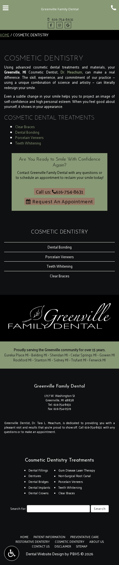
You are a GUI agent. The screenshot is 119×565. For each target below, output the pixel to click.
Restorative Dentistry (32, 541)
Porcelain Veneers (29, 137)
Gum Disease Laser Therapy (76, 470)
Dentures (35, 475)
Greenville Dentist (17, 422)
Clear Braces (25, 126)
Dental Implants (39, 487)
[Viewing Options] (11, 553)
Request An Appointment (62, 201)
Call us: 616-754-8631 (59, 192)
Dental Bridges (38, 481)
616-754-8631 (62, 404)
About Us (96, 541)
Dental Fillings (38, 470)
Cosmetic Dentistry (59, 232)
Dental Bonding (27, 132)
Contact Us (41, 546)
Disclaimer (63, 546)
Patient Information (49, 536)
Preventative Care (84, 536)
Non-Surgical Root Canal (74, 475)
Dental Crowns (38, 493)
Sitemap (81, 546)
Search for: (18, 508)
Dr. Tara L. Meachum (46, 422)
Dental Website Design (45, 553)
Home (4, 35)
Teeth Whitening (28, 143)
